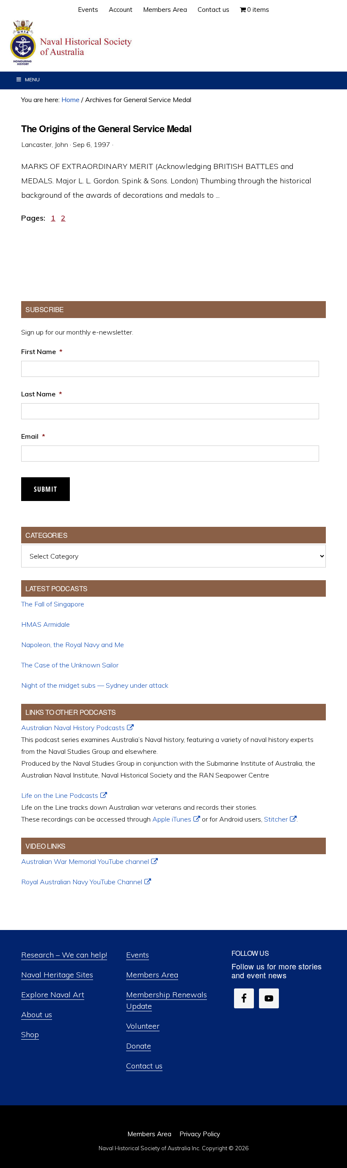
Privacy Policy (199, 1134)
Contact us (144, 1066)
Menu (32, 79)
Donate (138, 1046)
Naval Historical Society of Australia (71, 43)
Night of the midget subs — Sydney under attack (94, 685)
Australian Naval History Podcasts (73, 727)
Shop (30, 1034)
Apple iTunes (171, 819)
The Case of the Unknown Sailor (69, 665)
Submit (45, 489)
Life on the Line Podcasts (59, 795)
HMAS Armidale (45, 624)
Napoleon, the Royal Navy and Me (72, 644)
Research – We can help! (64, 955)
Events (137, 955)
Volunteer (143, 1026)
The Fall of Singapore (52, 604)
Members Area (152, 975)
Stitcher (276, 819)
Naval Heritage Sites (57, 975)
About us (36, 1014)
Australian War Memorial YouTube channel (85, 861)
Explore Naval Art (52, 994)
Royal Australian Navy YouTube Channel (81, 881)
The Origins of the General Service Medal (106, 128)
